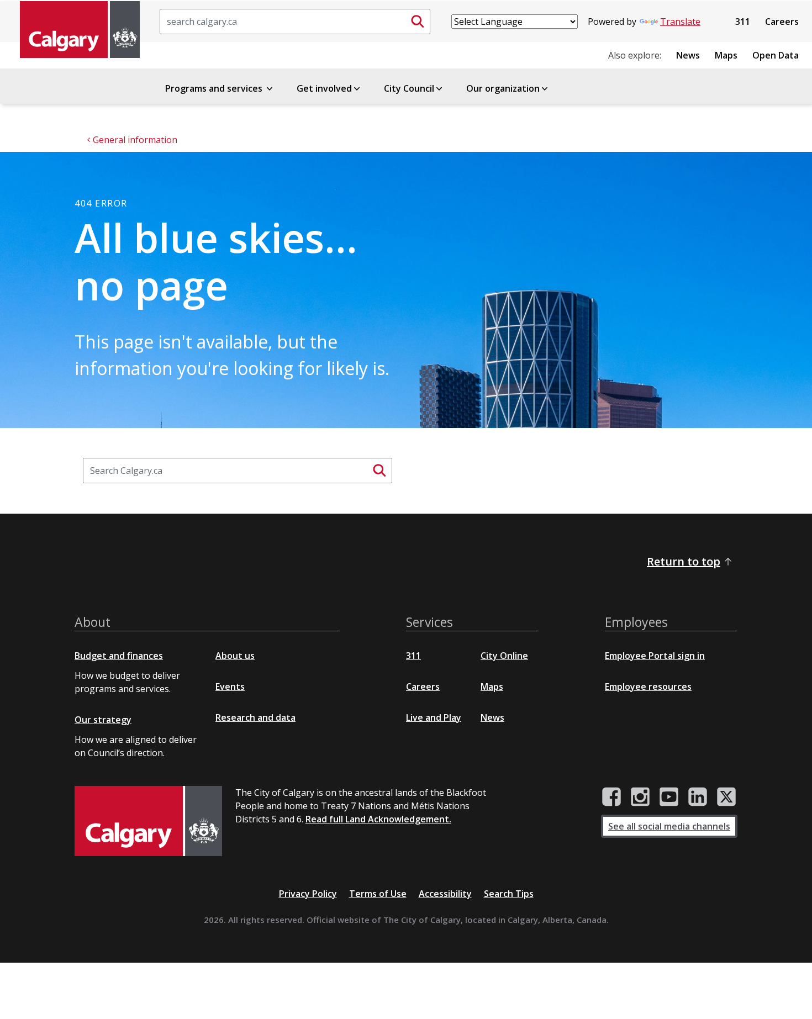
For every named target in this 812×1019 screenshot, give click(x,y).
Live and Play (433, 717)
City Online (504, 656)
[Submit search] (418, 21)
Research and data (255, 717)
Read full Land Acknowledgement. (378, 819)
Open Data (775, 55)
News (688, 55)
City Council (409, 88)
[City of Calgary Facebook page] (611, 797)
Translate (680, 21)
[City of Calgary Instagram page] (640, 797)
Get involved (324, 88)
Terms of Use (378, 894)
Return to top (683, 561)
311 (742, 21)
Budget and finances (119, 656)
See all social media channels (669, 826)
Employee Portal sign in (655, 656)
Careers (782, 21)
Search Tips (509, 894)
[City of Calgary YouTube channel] (669, 797)
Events (230, 686)
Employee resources (648, 686)
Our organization (503, 88)
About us (235, 656)
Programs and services (215, 88)
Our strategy (103, 720)
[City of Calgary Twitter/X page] (726, 797)
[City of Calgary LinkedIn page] (698, 797)
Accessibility (445, 894)
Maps (726, 55)
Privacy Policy (308, 894)
